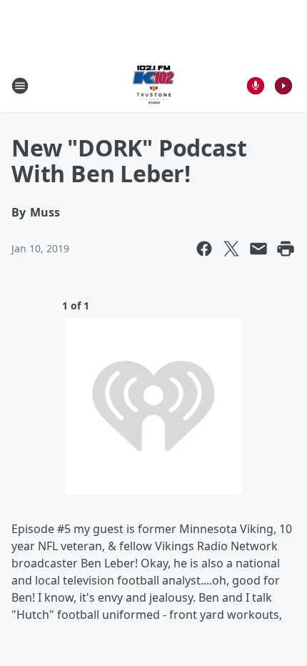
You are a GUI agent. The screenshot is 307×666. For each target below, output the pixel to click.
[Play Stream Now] (283, 85)
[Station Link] (153, 85)
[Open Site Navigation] (20, 85)
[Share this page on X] (231, 249)
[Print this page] (286, 249)
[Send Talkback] (255, 85)
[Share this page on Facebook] (204, 249)
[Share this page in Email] (258, 249)
